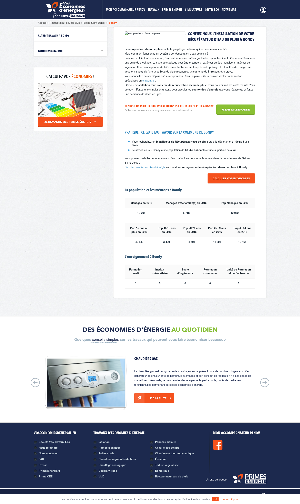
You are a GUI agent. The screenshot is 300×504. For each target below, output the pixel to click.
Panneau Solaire (165, 442)
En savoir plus (229, 499)
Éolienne (160, 459)
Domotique (162, 471)
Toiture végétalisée (50, 51)
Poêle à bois (106, 453)
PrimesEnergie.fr (49, 471)
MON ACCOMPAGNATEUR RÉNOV (125, 9)
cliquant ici (148, 80)
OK (215, 499)
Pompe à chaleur (109, 447)
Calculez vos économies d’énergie (145, 167)
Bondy (113, 23)
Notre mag (229, 9)
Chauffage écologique (112, 465)
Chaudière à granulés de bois (117, 459)
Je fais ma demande (235, 109)
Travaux (153, 9)
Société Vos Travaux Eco (54, 442)
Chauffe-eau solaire (167, 447)
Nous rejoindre (48, 447)
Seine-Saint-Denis (94, 23)
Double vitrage (108, 471)
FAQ (41, 459)
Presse (43, 465)
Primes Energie (172, 9)
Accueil (42, 23)
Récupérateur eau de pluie (65, 23)
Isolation (104, 442)
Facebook (231, 445)
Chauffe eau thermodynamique (174, 453)
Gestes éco (212, 9)
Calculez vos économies (231, 178)
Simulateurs (193, 9)
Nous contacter (48, 453)
